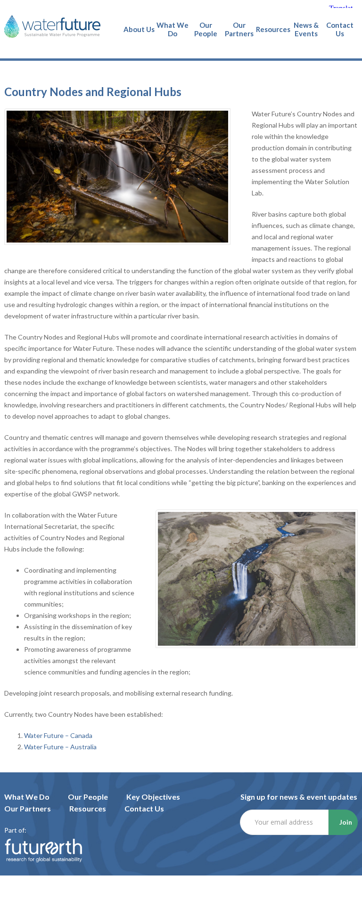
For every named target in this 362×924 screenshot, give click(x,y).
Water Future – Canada (58, 735)
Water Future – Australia (60, 747)
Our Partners (27, 808)
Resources (87, 808)
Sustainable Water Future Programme (52, 26)
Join (345, 822)
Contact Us (144, 808)
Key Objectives (153, 796)
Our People (88, 796)
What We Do (26, 796)
